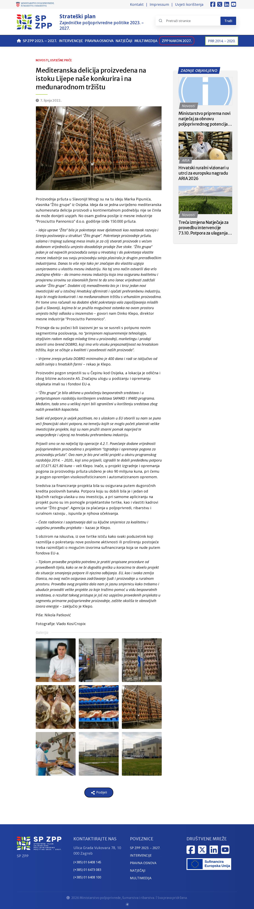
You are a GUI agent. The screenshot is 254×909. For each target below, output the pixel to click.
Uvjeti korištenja (189, 4)
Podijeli (101, 792)
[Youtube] (233, 4)
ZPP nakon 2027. (176, 40)
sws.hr (127, 904)
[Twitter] (219, 4)
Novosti (42, 60)
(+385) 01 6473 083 (87, 870)
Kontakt (137, 4)
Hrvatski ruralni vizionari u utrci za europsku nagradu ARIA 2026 (203, 173)
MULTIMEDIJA (140, 878)
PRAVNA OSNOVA (143, 863)
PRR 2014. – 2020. (221, 40)
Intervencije (71, 40)
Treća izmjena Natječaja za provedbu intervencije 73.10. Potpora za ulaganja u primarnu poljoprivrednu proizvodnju (204, 228)
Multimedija (145, 40)
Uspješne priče (61, 60)
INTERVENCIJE (141, 855)
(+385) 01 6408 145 (87, 862)
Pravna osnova (99, 40)
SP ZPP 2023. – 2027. (40, 40)
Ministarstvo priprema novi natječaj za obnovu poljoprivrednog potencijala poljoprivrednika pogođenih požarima (205, 119)
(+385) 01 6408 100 (87, 877)
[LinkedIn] (226, 4)
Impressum (159, 4)
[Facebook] (212, 4)
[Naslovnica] (19, 40)
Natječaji (123, 40)
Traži (228, 21)
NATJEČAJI (137, 870)
